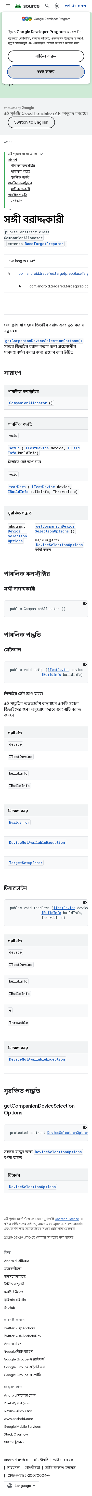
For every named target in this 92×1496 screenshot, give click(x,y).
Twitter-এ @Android (19, 1328)
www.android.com (18, 1419)
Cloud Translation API (41, 113)
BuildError (19, 822)
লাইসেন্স (13, 1468)
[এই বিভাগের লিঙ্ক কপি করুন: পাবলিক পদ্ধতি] (47, 635)
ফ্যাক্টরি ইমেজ (13, 1292)
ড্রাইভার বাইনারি (15, 1300)
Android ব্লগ (13, 1343)
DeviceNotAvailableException (37, 842)
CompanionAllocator (28, 403)
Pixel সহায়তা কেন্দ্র (17, 1403)
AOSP (8, 142)
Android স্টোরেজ (16, 1261)
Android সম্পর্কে (16, 1460)
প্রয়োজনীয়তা (12, 1268)
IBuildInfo (18, 491)
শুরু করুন (46, 71)
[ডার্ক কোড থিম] (85, 603)
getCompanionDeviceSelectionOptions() (43, 340)
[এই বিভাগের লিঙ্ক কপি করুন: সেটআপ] (27, 650)
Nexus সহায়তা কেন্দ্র (18, 1411)
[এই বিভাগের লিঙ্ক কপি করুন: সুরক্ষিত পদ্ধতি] (47, 1091)
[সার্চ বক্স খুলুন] (47, 6)
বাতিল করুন (46, 56)
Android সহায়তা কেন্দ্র (20, 1395)
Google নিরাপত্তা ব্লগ (18, 1351)
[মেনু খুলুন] (8, 6)
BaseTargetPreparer (44, 243)
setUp (14, 448)
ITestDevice (37, 448)
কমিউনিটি (40, 1460)
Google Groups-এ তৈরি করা (24, 1367)
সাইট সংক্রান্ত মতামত (60, 1468)
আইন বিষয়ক (63, 1460)
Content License (67, 1219)
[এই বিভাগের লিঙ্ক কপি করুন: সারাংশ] (28, 373)
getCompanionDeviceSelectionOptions (55, 528)
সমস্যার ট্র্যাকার (14, 1442)
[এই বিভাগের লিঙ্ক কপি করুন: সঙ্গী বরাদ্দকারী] (41, 589)
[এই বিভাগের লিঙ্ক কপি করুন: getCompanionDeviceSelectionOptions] (28, 1113)
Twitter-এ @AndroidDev (22, 1336)
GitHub (9, 1307)
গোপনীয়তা (32, 1468)
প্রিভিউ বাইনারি (14, 1284)
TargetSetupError (25, 862)
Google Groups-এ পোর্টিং (22, 1375)
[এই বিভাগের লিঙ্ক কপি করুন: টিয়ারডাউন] (33, 888)
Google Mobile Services (22, 1426)
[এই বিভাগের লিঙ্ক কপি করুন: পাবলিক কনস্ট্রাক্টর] (56, 574)
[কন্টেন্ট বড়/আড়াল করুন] (41, 154)
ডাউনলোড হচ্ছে (15, 1276)
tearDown (17, 486)
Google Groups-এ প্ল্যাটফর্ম (24, 1359)
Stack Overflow (16, 1434)
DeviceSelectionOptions (17, 536)
